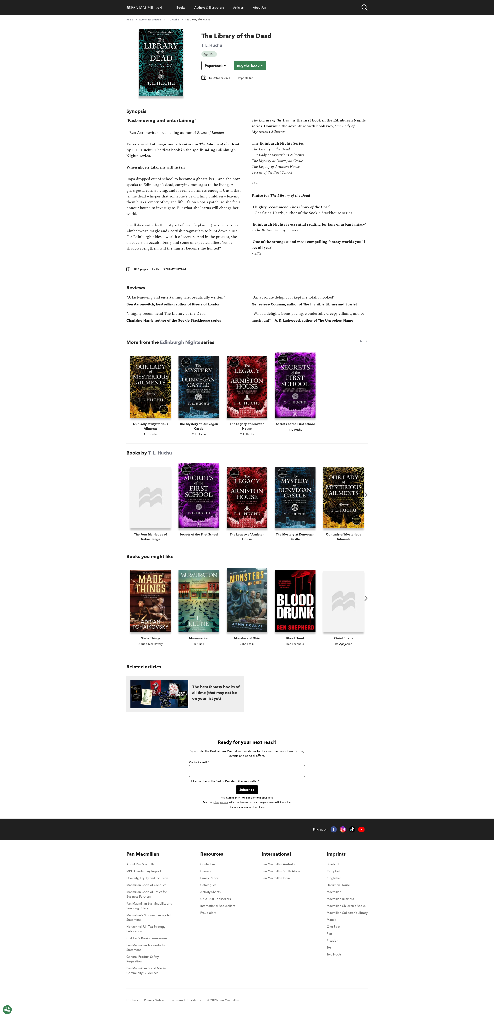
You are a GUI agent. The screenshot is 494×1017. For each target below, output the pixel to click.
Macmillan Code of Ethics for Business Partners (146, 894)
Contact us (207, 864)
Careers (205, 871)
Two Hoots (334, 954)
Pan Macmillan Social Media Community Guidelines (146, 970)
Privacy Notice (154, 1000)
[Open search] (364, 7)
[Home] (144, 7)
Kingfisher (334, 878)
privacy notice (220, 802)
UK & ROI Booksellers (215, 899)
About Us (259, 7)
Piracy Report (209, 878)
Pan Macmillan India (276, 878)
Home (129, 19)
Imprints (336, 854)
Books (180, 7)
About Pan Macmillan (141, 864)
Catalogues (208, 885)
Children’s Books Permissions (146, 938)
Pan (329, 933)
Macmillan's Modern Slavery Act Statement (148, 917)
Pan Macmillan (142, 854)
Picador (332, 940)
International (276, 854)
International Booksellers (217, 906)
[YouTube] (361, 829)
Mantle (331, 920)
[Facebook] (334, 829)
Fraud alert (208, 913)
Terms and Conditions (185, 1000)
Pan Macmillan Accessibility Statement (145, 947)
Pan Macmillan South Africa (281, 871)
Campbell (333, 871)
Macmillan (334, 892)
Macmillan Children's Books (346, 906)
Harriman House (338, 885)
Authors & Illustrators (209, 7)
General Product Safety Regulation (142, 959)
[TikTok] (352, 829)
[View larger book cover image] (161, 62)
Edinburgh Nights (180, 342)
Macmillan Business (340, 899)
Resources (211, 854)
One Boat (333, 926)
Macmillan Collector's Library (347, 913)
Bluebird (333, 864)
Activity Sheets (210, 892)
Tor (329, 947)
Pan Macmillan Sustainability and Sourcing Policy (149, 905)
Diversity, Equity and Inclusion (147, 878)
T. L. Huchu (173, 19)
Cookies (132, 1000)
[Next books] (366, 495)
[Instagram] (343, 829)
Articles (238, 7)
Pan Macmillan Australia (278, 864)
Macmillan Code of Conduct (146, 885)
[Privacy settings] (7, 1009)
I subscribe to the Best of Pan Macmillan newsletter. (226, 781)
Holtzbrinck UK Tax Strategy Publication (145, 929)
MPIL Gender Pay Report (143, 871)
